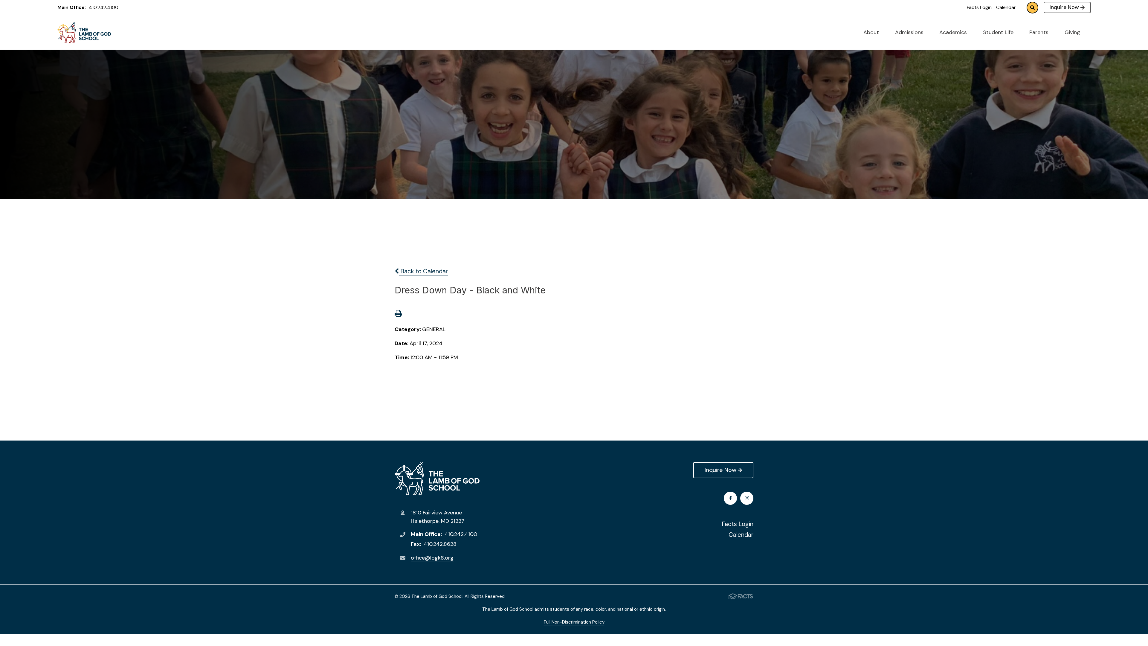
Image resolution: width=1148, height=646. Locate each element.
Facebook (730, 498)
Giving (1073, 32)
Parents (1039, 32)
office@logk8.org (432, 557)
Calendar (1006, 7)
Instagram (746, 498)
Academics (953, 32)
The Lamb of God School (437, 478)
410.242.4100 (103, 7)
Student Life (999, 32)
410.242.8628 (440, 544)
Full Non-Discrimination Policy (574, 622)
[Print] (398, 314)
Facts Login (979, 7)
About (871, 32)
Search (1032, 7)
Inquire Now (1064, 7)
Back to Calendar (423, 271)
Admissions (910, 32)
